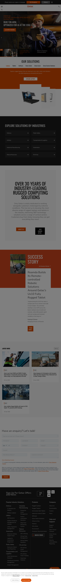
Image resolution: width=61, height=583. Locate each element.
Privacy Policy (16, 575)
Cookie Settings (15, 580)
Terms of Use (28, 575)
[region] (30, 576)
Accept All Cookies (26, 580)
